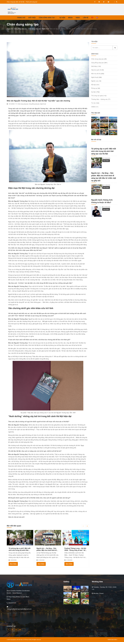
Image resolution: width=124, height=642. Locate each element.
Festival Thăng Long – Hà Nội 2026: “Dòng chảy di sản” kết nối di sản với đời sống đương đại (75, 549)
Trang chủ (10, 29)
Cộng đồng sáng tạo (20, 29)
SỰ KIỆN (62, 18)
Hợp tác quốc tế (96, 70)
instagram (99, 2)
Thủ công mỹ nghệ (97, 96)
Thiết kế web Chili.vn (112, 639)
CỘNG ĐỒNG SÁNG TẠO (47, 18)
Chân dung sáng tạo (34, 29)
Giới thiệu (94, 66)
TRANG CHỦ (21, 18)
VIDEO (112, 2)
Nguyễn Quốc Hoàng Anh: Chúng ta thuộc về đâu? (102, 201)
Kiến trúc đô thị (95, 74)
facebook (95, 2)
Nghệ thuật (45, 29)
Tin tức (93, 103)
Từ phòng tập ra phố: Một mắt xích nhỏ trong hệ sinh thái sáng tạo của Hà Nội (19, 549)
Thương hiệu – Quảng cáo (99, 99)
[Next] (87, 526)
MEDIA (70, 18)
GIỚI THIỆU (32, 18)
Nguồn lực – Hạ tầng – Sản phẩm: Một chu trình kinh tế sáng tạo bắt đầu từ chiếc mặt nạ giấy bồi (47, 549)
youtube (108, 2)
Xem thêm (13, 564)
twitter (103, 2)
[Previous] (83, 526)
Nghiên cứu (94, 81)
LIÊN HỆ (85, 18)
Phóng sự (94, 88)
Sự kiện (93, 92)
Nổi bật (93, 85)
